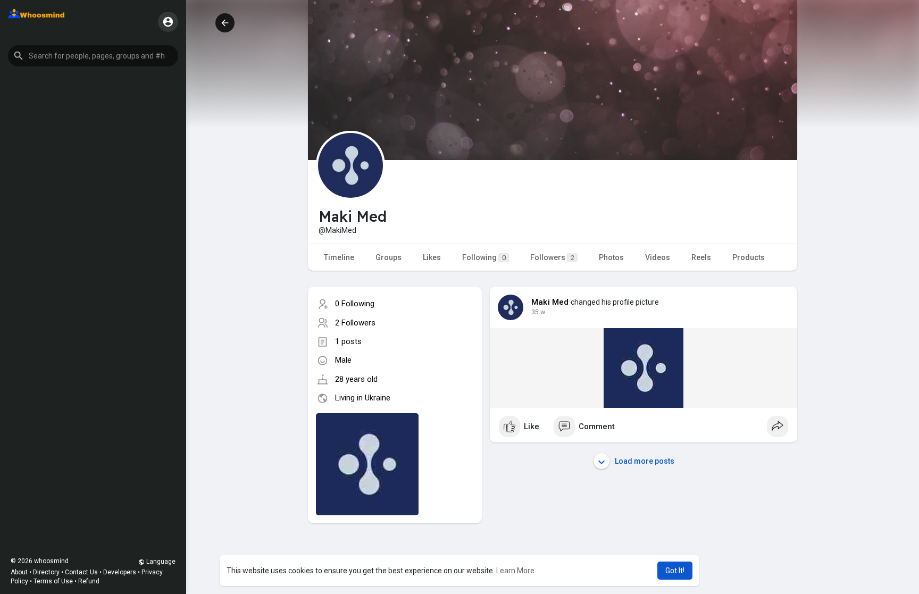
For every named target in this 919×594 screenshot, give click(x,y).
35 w (538, 312)
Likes (432, 257)
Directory (46, 572)
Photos (611, 257)
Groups (388, 257)
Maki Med (550, 302)
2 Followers (355, 323)
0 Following (354, 303)
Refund (88, 581)
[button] (93, 55)
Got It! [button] (674, 570)
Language (160, 561)
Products (748, 257)
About (19, 572)
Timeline (339, 257)
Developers (119, 572)
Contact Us (81, 572)
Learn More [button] (515, 570)
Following (484, 257)
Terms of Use (53, 581)
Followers (552, 257)
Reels (701, 257)
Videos (657, 257)
